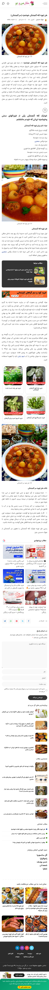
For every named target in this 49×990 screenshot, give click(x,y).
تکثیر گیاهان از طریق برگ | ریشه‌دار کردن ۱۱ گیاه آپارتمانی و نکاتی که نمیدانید (20, 725)
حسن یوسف (42, 862)
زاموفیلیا (43, 858)
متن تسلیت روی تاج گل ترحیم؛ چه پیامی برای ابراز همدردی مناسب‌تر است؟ (19, 790)
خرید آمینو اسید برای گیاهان (13, 418)
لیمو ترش (21, 356)
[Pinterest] (16, 621)
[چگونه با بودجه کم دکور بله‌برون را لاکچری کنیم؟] (41, 766)
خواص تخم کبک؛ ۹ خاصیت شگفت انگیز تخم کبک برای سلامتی (19, 802)
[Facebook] (28, 621)
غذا (29, 20)
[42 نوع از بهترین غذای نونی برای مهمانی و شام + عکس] (41, 737)
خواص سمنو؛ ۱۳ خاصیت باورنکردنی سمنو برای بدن (19, 814)
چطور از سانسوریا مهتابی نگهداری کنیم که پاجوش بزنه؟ (29, 842)
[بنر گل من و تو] (24, 294)
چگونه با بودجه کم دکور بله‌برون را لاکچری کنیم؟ (19, 766)
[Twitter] (22, 621)
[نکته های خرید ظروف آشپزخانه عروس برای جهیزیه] (24, 281)
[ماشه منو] (44, 3)
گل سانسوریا (42, 855)
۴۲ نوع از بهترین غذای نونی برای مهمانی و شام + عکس (19, 737)
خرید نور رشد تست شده (13, 388)
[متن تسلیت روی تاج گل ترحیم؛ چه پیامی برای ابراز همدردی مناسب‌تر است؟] (41, 790)
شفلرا (45, 869)
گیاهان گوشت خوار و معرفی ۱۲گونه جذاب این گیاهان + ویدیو (18, 713)
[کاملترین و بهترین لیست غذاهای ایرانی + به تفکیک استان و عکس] (41, 749)
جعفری (37, 141)
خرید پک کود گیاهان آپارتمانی (36, 389)
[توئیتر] (31, 948)
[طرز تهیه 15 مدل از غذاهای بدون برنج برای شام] (13, 895)
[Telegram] (4, 621)
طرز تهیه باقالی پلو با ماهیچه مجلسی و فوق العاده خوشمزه (28, 829)
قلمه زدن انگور (40, 838)
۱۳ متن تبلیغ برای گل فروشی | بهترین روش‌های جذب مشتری (18, 778)
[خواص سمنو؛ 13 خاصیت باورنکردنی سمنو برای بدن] (41, 814)
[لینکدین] (17, 948)
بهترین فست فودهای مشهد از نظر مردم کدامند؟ (36, 935)
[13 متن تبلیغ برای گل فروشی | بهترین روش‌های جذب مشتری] (41, 778)
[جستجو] (3, 3)
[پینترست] (27, 948)
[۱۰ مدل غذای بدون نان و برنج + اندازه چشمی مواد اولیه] (24, 271)
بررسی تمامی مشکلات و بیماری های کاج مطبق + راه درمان (28, 834)
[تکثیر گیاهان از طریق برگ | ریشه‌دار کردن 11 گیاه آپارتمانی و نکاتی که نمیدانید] (41, 725)
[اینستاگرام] (22, 948)
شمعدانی (43, 865)
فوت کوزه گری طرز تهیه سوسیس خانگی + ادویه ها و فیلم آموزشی (13, 935)
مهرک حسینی (40, 20)
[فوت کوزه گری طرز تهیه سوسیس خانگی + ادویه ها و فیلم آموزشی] (13, 924)
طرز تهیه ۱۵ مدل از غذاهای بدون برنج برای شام (13, 907)
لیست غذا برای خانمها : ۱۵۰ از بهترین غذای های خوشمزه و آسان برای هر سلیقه (36, 908)
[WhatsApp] (10, 621)
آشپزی (32, 20)
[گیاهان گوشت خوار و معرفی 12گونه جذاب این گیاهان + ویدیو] (41, 713)
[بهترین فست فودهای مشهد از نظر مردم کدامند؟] (36, 924)
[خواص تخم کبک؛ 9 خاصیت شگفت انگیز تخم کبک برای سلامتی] (41, 802)
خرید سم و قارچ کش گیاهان (36, 418)
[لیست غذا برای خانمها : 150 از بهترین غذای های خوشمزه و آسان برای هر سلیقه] (36, 895)
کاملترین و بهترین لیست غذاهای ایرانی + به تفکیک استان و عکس (19, 749)
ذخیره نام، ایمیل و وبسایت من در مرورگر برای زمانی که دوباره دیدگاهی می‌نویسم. (24, 690)
